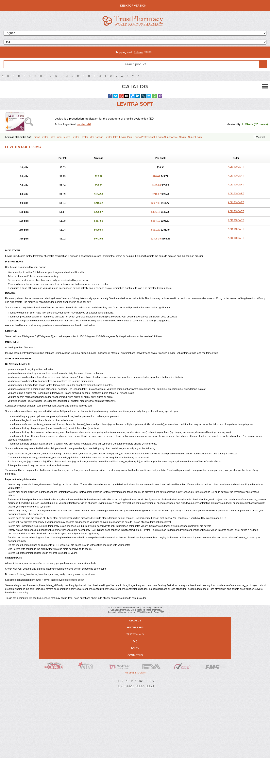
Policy (135, 648)
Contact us (135, 655)
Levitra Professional (144, 137)
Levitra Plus (125, 137)
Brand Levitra (41, 137)
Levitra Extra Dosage (92, 137)
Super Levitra (195, 137)
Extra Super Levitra (60, 137)
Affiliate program (135, 673)
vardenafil (84, 124)
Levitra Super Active (167, 137)
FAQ (135, 641)
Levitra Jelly (111, 137)
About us (135, 620)
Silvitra (183, 137)
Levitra (75, 137)
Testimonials (135, 634)
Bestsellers (135, 627)
